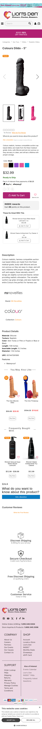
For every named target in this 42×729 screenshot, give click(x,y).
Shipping (7, 675)
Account (26, 640)
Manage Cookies (11, 685)
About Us (8, 640)
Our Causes (9, 650)
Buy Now (12, 418)
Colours (18, 320)
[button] (2, 23)
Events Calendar (30, 669)
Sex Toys (16, 42)
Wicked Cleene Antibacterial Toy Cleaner (31, 463)
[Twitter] (12, 618)
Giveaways (27, 652)
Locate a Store (29, 642)
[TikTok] (20, 618)
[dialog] (21, 717)
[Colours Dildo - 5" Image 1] (21, 77)
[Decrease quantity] (4, 189)
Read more (20, 716)
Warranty (8, 680)
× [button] (39, 707)
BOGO (21, 33)
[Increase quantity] (12, 189)
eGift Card (27, 655)
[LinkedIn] (23, 618)
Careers (7, 642)
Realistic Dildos (34, 42)
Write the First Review (19, 133)
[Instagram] (4, 618)
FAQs (6, 673)
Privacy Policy (10, 683)
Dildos (24, 42)
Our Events (8, 647)
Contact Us (8, 652)
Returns (7, 678)
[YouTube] (8, 618)
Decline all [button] (30, 720)
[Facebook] (16, 618)
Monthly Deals (29, 650)
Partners (7, 645)
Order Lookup (10, 670)
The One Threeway (31, 401)
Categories (6, 42)
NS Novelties (16, 301)
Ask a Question (8, 140)
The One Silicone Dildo (12, 401)
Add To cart (18, 195)
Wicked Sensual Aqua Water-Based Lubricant (12, 463)
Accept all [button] (11, 720)
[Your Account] (35, 23)
